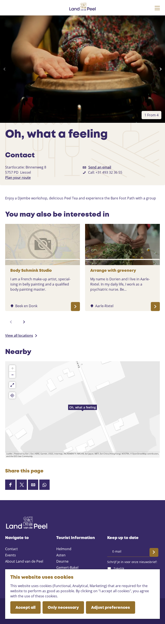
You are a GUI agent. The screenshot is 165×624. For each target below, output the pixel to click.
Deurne (62, 561)
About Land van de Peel (24, 561)
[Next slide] (160, 69)
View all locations (19, 335)
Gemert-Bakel (67, 567)
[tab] (151, 115)
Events (10, 555)
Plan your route (18, 177)
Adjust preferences (110, 607)
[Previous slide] (4, 69)
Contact (11, 549)
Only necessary (63, 607)
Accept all (25, 607)
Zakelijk (118, 568)
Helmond (63, 549)
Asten (61, 555)
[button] (82, 409)
